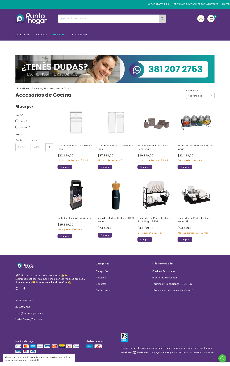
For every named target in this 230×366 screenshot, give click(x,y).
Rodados (41, 34)
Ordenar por (192, 90)
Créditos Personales (163, 271)
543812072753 (24, 300)
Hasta (34, 140)
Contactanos (79, 34)
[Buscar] (162, 19)
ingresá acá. (179, 348)
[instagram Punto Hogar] (16, 288)
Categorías (22, 34)
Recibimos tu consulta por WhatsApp (191, 4)
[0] (211, 18)
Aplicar (49, 147)
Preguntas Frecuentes (165, 277)
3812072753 (22, 307)
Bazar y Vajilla (39, 88)
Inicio (18, 88)
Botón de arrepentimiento (200, 348)
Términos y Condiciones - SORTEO (172, 284)
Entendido (34, 360)
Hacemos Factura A (153, 4)
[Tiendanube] (135, 353)
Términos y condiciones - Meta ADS (172, 290)
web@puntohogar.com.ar (29, 313)
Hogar (26, 88)
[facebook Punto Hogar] (24, 288)
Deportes (58, 34)
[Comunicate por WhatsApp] (222, 358)
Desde (18, 140)
